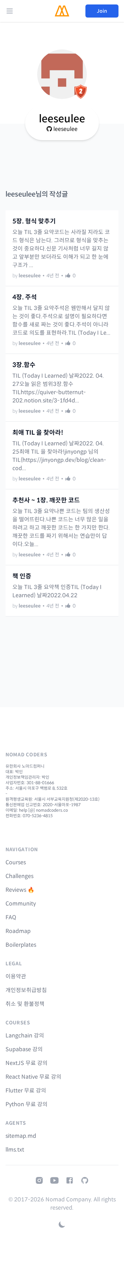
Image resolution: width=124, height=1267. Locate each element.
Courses (16, 862)
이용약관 (16, 976)
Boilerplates (21, 944)
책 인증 (21, 576)
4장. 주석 (24, 297)
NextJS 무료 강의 (27, 1063)
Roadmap (18, 931)
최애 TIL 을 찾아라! (37, 432)
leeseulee (65, 129)
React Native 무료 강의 (33, 1076)
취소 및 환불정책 (25, 1004)
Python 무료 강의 (27, 1104)
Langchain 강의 (25, 1035)
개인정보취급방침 (26, 990)
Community (21, 903)
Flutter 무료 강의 (26, 1090)
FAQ (11, 917)
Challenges (19, 876)
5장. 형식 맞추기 (34, 221)
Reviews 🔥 (20, 889)
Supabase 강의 (24, 1049)
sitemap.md (21, 1136)
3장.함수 (23, 365)
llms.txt (15, 1149)
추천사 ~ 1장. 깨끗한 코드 (46, 500)
